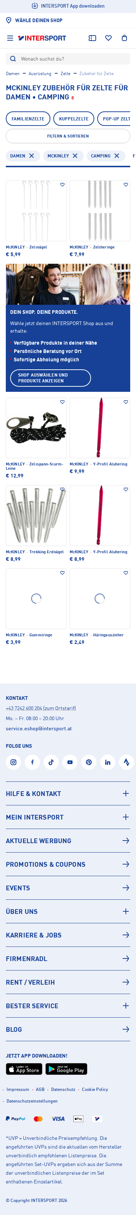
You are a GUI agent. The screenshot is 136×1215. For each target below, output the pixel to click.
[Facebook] (32, 762)
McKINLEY (58, 156)
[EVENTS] (68, 887)
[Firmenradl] (68, 958)
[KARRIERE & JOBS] (68, 935)
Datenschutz (63, 1089)
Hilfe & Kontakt (33, 793)
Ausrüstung (40, 73)
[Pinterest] (88, 762)
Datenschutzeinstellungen (32, 1101)
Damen (13, 73)
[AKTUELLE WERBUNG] (68, 840)
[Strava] (126, 762)
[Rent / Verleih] (68, 982)
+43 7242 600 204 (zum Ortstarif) (41, 708)
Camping (101, 156)
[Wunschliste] (108, 38)
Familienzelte (28, 119)
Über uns (22, 911)
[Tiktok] (51, 762)
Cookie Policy (95, 1089)
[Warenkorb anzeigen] (124, 38)
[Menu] (10, 38)
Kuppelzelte (73, 119)
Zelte (65, 73)
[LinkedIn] (107, 762)
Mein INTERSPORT (34, 817)
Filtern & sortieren (68, 136)
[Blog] (68, 1029)
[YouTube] (70, 762)
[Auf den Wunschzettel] (62, 184)
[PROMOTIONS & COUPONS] (68, 864)
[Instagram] (13, 762)
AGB (40, 1089)
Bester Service (32, 1006)
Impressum (18, 1089)
